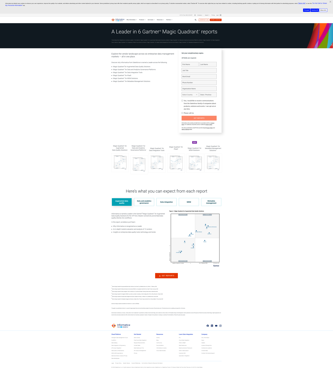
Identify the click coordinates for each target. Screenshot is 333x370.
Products (141, 19)
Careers (203, 342)
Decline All (314, 10)
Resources (160, 19)
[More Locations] (195, 15)
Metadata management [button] (211, 202)
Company (199, 15)
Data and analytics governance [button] (144, 202)
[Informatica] (117, 20)
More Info (323, 10)
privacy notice (209, 124)
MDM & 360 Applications (117, 353)
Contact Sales (137, 345)
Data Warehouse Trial (139, 348)
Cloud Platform (116, 334)
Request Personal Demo (139, 342)
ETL (180, 337)
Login (217, 15)
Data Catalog (114, 342)
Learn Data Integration (186, 334)
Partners (168, 19)
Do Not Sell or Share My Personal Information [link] (152, 363)
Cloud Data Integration (184, 340)
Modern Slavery (126, 363)
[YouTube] (216, 326)
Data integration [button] (166, 202)
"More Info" (302, 3)
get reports (168, 276)
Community (159, 342)
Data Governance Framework (185, 348)
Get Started (137, 334)
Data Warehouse (182, 345)
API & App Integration (116, 348)
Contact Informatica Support (208, 353)
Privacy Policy (209, 127)
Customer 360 (182, 353)
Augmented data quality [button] (121, 202)
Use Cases (150, 19)
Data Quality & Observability (117, 350)
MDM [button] (189, 202)
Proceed (306, 10)
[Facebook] (208, 326)
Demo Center (137, 337)
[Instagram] (220, 326)
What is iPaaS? (182, 342)
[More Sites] (220, 15)
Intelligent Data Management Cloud (119, 337)
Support (207, 15)
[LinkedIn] (212, 326)
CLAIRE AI (113, 340)
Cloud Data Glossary (161, 350)
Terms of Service (185, 129)
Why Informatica (131, 19)
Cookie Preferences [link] (135, 363)
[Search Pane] (196, 20)
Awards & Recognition (206, 345)
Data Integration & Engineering (118, 345)
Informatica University (161, 348)
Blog (157, 340)
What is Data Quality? (184, 350)
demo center (216, 20)
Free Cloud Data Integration (140, 340)
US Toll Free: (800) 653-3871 (186, 15)
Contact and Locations (206, 348)
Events (158, 337)
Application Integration (184, 355)
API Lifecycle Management (140, 350)
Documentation (160, 345)
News (202, 340)
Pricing (213, 15)
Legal (112, 363)
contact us (204, 20)
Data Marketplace (115, 358)
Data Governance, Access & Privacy (119, 355)
